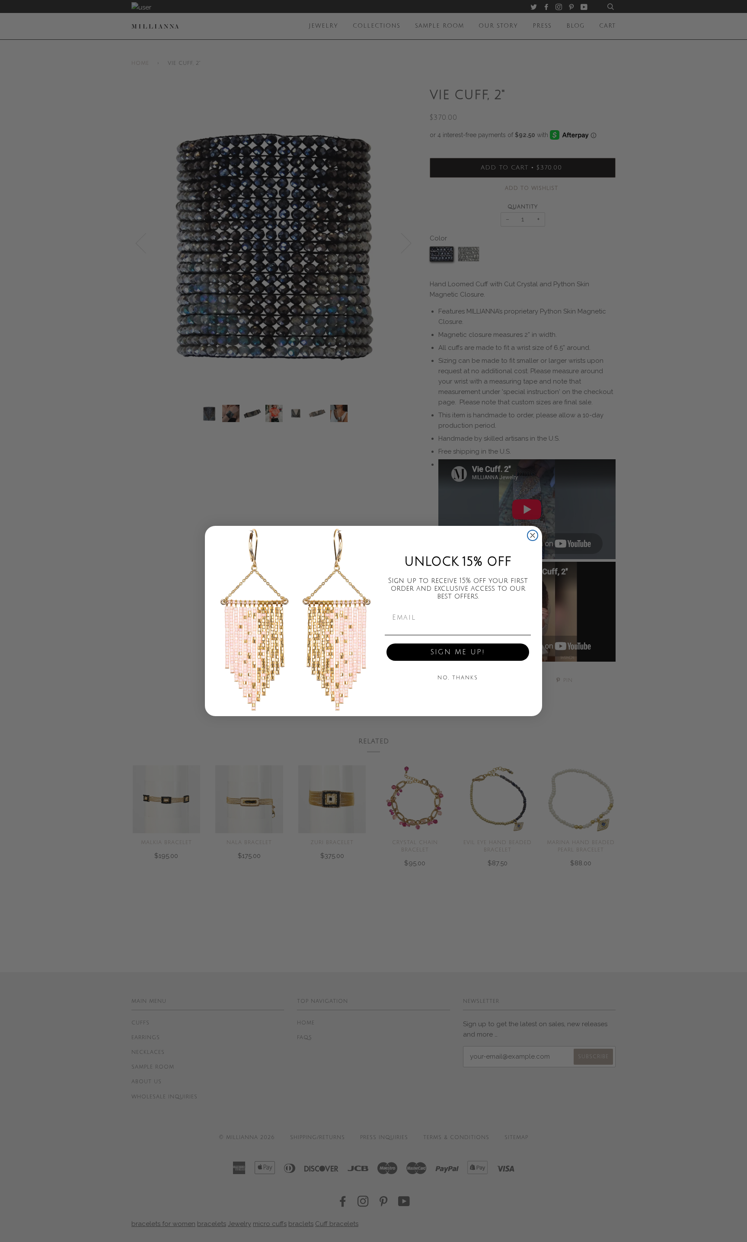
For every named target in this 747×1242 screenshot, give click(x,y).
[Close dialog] (532, 535)
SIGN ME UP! (458, 652)
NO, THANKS (457, 678)
